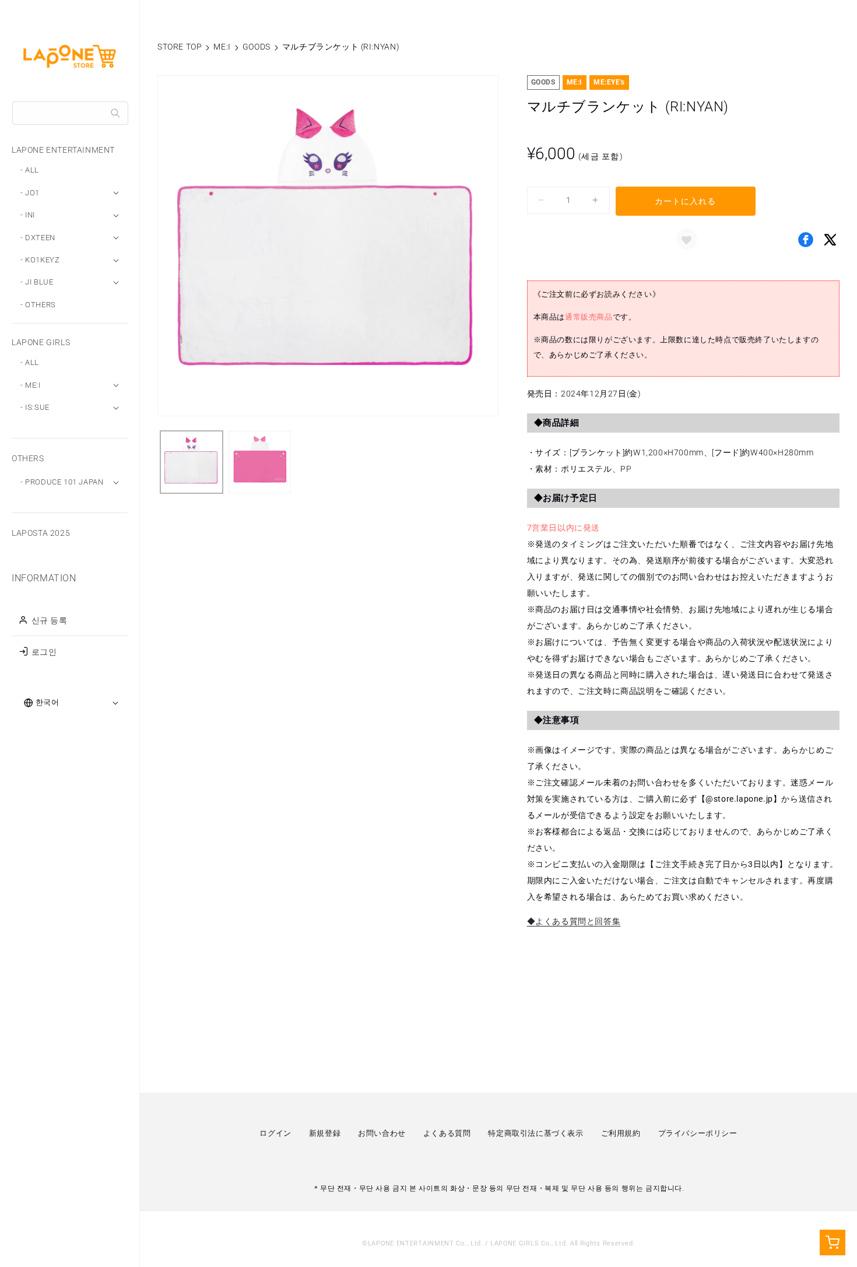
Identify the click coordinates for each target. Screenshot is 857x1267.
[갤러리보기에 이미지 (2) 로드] (260, 462)
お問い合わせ (382, 1133)
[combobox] (70, 113)
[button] (686, 239)
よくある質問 (447, 1133)
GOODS (257, 46)
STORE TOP (179, 46)
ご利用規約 (621, 1133)
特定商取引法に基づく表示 (535, 1133)
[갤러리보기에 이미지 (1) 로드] (191, 462)
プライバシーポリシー (697, 1133)
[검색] (115, 113)
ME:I (221, 46)
